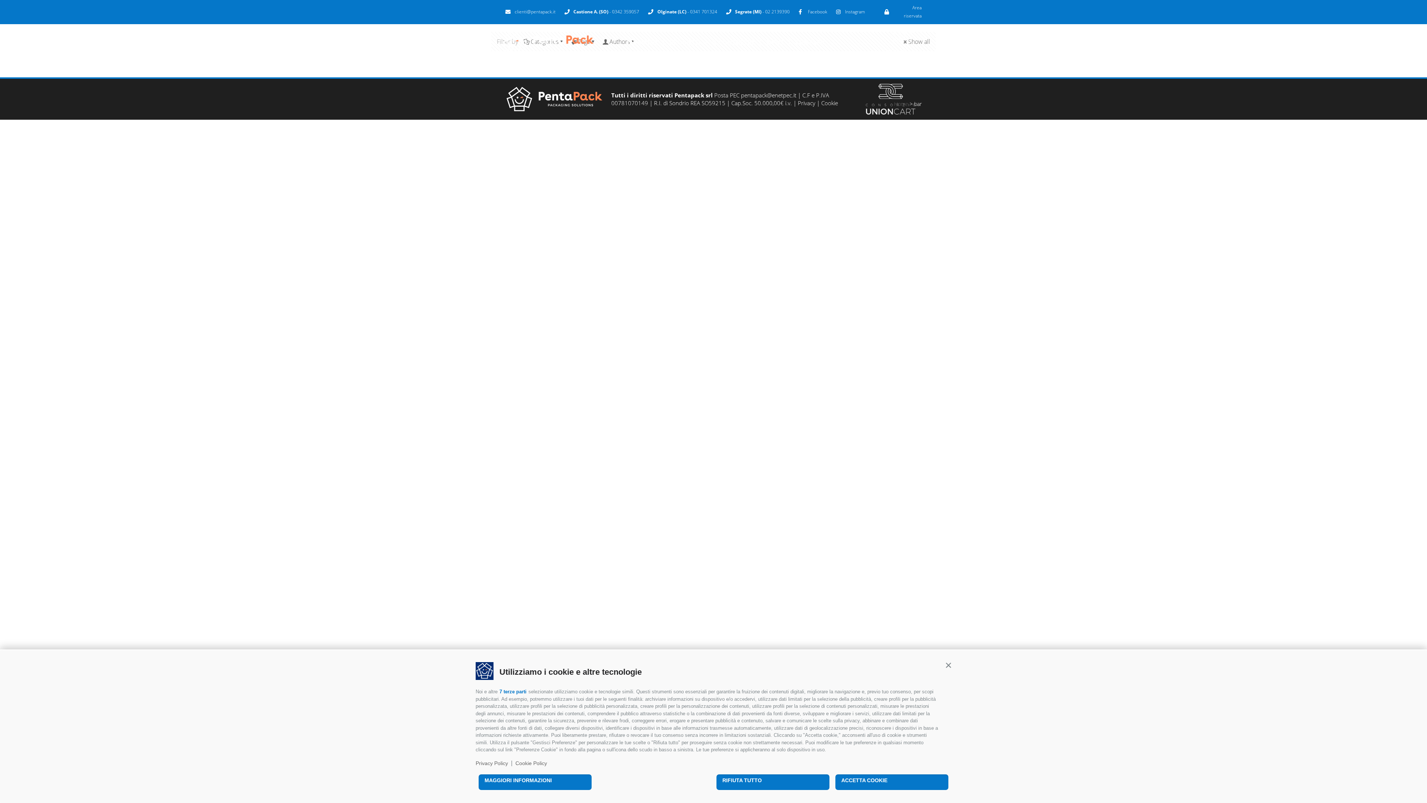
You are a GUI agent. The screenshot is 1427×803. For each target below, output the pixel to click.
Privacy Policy (492, 763)
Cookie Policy (531, 763)
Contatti (810, 42)
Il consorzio (733, 42)
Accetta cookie (864, 780)
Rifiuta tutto (742, 780)
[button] (948, 665)
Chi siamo (642, 42)
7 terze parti (513, 691)
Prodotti (685, 42)
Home (901, 103)
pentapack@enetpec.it (768, 95)
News (774, 42)
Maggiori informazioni (518, 780)
